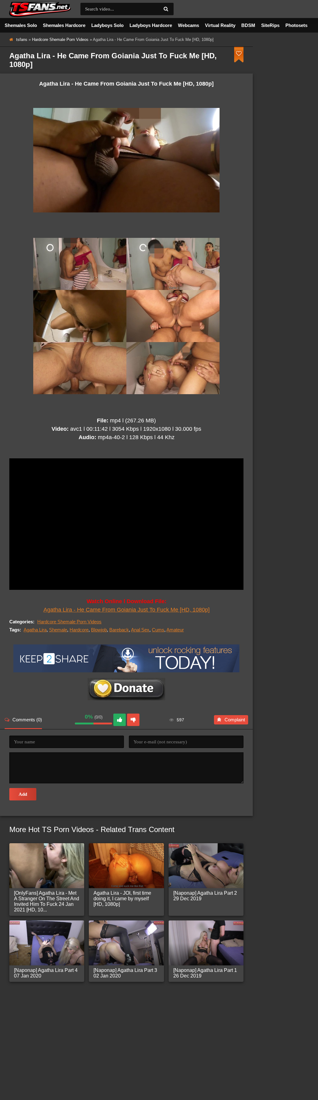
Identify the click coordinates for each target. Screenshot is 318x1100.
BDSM (248, 25)
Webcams (188, 25)
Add (23, 794)
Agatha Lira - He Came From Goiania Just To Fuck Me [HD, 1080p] (126, 610)
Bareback (119, 629)
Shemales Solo (21, 25)
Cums (158, 629)
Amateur (175, 629)
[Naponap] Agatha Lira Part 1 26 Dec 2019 (205, 973)
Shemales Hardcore (64, 25)
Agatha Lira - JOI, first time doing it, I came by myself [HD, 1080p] (122, 898)
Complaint (235, 719)
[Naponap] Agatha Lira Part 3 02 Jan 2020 (125, 973)
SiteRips (270, 25)
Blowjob (99, 629)
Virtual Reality (220, 25)
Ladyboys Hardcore (150, 25)
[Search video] (166, 9)
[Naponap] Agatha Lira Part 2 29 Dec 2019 (205, 895)
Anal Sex (140, 629)
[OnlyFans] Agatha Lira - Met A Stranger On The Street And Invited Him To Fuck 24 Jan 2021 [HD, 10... (46, 901)
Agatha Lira (35, 629)
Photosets (296, 25)
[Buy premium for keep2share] (126, 670)
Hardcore (79, 629)
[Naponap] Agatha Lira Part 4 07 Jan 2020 (46, 973)
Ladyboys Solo (107, 25)
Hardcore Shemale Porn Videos (60, 39)
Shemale (58, 629)
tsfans (21, 39)
